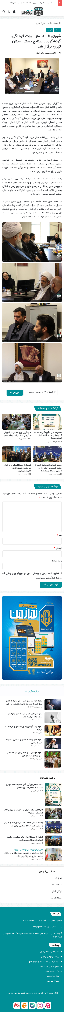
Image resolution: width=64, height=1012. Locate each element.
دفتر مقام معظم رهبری (49, 951)
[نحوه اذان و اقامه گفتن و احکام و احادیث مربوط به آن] (53, 743)
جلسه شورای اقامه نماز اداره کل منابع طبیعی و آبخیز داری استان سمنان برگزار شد (48, 468)
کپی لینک (14, 392)
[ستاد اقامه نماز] (32, 11)
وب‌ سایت (56, 560)
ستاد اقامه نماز (50, 23)
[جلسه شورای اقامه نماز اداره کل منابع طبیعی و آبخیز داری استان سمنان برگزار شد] (47, 454)
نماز (19, 993)
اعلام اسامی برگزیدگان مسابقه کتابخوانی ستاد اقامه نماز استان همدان (48, 435)
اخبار (38, 23)
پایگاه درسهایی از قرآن (50, 956)
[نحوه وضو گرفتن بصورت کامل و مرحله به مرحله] (53, 730)
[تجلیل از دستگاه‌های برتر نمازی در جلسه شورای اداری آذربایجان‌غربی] (16, 454)
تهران (49, 30)
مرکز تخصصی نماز (52, 971)
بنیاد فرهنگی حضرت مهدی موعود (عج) (43, 961)
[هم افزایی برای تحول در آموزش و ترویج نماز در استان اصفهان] (16, 422)
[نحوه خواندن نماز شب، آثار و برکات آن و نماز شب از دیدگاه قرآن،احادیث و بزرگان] (53, 704)
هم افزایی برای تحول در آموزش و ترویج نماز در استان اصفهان (17, 434)
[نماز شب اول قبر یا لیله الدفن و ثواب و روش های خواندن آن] (53, 717)
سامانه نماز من (53, 981)
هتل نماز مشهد (53, 976)
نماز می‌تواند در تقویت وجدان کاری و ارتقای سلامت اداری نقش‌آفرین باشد (23, 853)
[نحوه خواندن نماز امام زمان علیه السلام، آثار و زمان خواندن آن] (53, 759)
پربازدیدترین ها (32, 691)
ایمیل (58, 548)
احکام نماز (56, 884)
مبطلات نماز (56, 898)
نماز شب (57, 878)
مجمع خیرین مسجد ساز (49, 966)
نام (59, 535)
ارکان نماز (57, 891)
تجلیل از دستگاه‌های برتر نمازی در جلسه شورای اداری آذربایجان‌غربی (17, 468)
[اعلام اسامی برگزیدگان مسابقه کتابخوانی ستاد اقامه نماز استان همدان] (47, 422)
